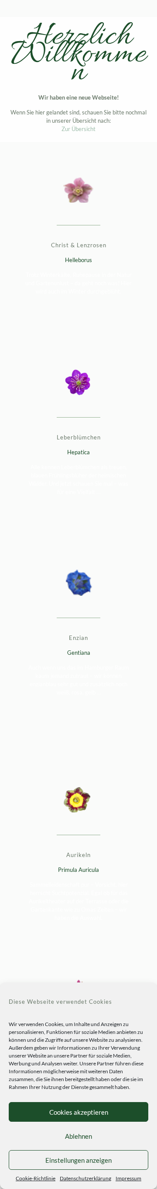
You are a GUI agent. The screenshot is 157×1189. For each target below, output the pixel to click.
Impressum (128, 1178)
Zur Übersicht (78, 128)
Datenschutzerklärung (85, 1178)
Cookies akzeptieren (78, 1112)
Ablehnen (78, 1136)
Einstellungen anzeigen (78, 1160)
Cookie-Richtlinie (35, 1178)
